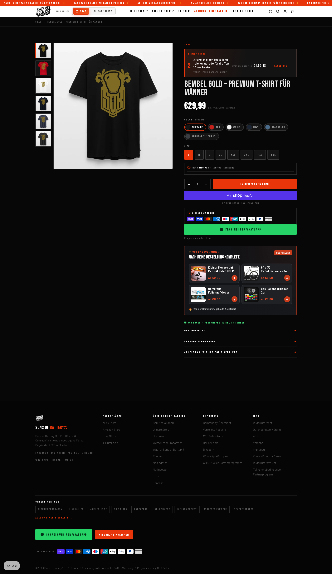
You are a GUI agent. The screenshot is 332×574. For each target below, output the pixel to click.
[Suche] (277, 11)
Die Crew (158, 436)
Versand (258, 443)
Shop (83, 11)
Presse (157, 456)
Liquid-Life (76, 509)
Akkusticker (161, 11)
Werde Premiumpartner (167, 443)
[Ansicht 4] (43, 103)
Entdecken (137, 11)
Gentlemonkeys (244, 509)
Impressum (260, 449)
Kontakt (158, 483)
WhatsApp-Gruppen (215, 456)
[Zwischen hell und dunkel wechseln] (270, 11)
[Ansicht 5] (43, 121)
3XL (246, 154)
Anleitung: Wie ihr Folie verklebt (211, 352)
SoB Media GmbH (163, 423)
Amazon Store (111, 429)
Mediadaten (160, 463)
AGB (255, 436)
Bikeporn (208, 449)
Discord (87, 452)
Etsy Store (109, 436)
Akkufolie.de (110, 443)
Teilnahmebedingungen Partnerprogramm (267, 472)
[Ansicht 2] (43, 68)
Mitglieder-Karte (213, 436)
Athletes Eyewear (215, 509)
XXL (233, 154)
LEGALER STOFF (243, 11)
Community (105, 11)
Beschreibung (195, 330)
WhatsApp (42, 459)
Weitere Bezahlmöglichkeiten (240, 203)
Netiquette (160, 469)
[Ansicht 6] (43, 139)
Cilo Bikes (120, 509)
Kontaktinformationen (267, 456)
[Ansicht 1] (43, 50)
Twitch (68, 459)
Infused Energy (187, 509)
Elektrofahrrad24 (50, 509)
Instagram (58, 452)
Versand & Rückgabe (200, 341)
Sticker (184, 11)
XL (220, 154)
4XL (260, 154)
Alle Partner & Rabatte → (53, 517)
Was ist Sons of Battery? (168, 449)
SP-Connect (162, 509)
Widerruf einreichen (114, 534)
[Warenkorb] (292, 11)
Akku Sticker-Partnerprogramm (222, 463)
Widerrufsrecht (262, 423)
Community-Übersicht (217, 423)
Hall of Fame (210, 443)
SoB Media (163, 568)
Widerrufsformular (264, 463)
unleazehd (141, 509)
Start (39, 21)
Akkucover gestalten (210, 11)
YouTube (73, 452)
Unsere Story (161, 429)
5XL (273, 154)
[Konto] (285, 11)
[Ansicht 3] (43, 86)
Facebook (41, 452)
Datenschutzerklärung (267, 429)
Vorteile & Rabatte (214, 429)
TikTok (56, 459)
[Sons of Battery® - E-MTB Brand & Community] (43, 11)
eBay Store (109, 423)
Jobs (156, 476)
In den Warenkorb (254, 184)
